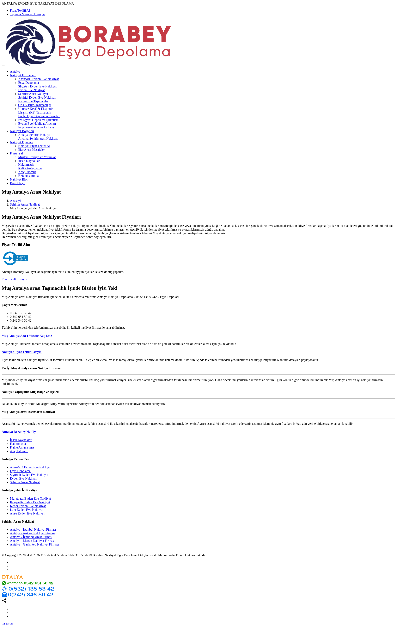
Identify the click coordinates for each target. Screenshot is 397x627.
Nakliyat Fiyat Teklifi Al (34, 146)
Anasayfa (16, 200)
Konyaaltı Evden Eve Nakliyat (30, 502)
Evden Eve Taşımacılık (33, 101)
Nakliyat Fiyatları (21, 142)
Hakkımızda (26, 164)
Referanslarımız (28, 175)
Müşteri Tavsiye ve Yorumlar (37, 157)
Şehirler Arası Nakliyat (33, 94)
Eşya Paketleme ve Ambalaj (36, 127)
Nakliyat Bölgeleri (22, 131)
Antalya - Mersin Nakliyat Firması (32, 540)
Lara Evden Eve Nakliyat (26, 509)
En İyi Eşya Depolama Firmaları (39, 116)
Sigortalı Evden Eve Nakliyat (37, 86)
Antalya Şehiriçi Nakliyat (34, 134)
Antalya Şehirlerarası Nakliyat (37, 138)
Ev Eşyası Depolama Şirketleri (38, 120)
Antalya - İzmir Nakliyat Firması (31, 537)
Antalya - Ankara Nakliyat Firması (32, 533)
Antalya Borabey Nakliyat (20, 431)
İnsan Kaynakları (29, 161)
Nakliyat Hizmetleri (23, 75)
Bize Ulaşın (17, 183)
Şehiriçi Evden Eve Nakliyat (36, 97)
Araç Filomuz (27, 172)
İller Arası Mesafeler (31, 149)
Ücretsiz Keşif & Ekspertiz (35, 108)
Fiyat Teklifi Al (20, 10)
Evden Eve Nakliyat (31, 90)
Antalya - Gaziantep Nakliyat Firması (34, 544)
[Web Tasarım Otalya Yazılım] (12, 578)
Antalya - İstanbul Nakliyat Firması (33, 529)
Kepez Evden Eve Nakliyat (28, 506)
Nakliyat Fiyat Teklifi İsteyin (22, 352)
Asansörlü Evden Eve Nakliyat (38, 79)
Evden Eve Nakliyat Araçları (37, 123)
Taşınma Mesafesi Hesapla (27, 14)
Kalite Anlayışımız (30, 168)
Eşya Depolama (28, 82)
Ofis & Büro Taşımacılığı (34, 105)
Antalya (15, 71)
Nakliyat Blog (19, 179)
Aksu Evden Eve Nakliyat (27, 513)
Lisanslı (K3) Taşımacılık (34, 112)
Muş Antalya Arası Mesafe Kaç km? (27, 335)
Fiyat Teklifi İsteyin (14, 279)
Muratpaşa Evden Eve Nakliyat (30, 498)
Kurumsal (16, 153)
